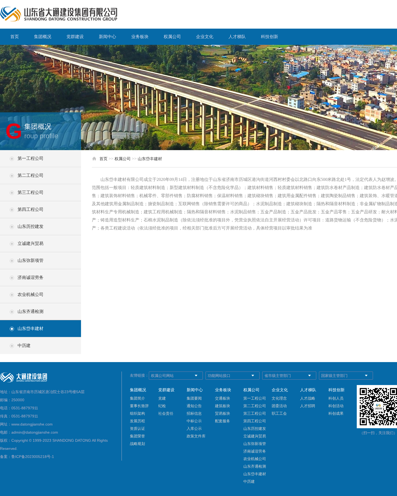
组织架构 (137, 413)
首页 (14, 36)
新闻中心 (107, 36)
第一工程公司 (30, 158)
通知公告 (194, 406)
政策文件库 (196, 436)
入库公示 (194, 428)
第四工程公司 (30, 209)
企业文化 (204, 36)
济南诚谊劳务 (30, 277)
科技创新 (269, 36)
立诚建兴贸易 (30, 243)
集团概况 (42, 36)
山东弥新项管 (30, 260)
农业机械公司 (30, 294)
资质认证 (137, 428)
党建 (162, 398)
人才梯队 (237, 36)
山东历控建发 (30, 226)
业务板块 (140, 36)
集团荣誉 (137, 436)
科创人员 (336, 398)
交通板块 (222, 398)
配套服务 (222, 421)
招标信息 (194, 413)
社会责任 (165, 413)
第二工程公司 (30, 175)
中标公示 (194, 421)
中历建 (24, 345)
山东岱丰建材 (30, 328)
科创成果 (336, 413)
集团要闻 (194, 398)
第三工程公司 (30, 192)
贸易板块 (222, 413)
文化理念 (279, 398)
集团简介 (137, 398)
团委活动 (279, 406)
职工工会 (279, 413)
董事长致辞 (139, 406)
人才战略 (307, 398)
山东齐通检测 (30, 311)
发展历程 (137, 421)
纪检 (162, 406)
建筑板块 (222, 406)
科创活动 (336, 406)
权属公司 (172, 36)
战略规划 (137, 443)
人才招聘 (307, 406)
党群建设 (75, 36)
